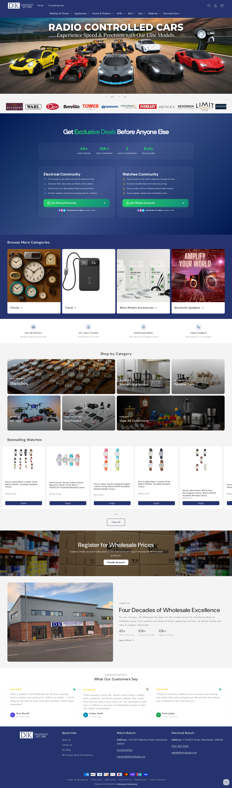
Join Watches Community (143, 202)
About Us (66, 739)
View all (116, 522)
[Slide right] (122, 514)
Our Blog (66, 749)
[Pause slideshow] (125, 97)
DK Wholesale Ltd (81, 780)
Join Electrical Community (64, 202)
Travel (69, 307)
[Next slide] (119, 97)
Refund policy (110, 779)
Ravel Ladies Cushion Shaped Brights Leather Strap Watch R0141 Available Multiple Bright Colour (112, 486)
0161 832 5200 (180, 746)
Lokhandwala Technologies (127, 784)
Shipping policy (141, 779)
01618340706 (124, 750)
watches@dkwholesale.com (131, 756)
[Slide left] (110, 514)
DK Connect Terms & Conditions (77, 755)
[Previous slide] (106, 97)
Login (24, 503)
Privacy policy (96, 779)
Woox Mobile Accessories (137, 307)
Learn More (125, 640)
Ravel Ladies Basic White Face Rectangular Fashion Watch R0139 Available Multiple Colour (199, 493)
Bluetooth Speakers (187, 307)
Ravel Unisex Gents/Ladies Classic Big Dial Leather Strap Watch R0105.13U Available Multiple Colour (67, 485)
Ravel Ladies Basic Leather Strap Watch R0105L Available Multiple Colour (21, 484)
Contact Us (67, 744)
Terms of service (125, 779)
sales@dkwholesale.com (184, 752)
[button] (60, 13)
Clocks (14, 307)
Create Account (116, 562)
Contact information (157, 779)
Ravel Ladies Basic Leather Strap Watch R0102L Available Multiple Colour (154, 484)
